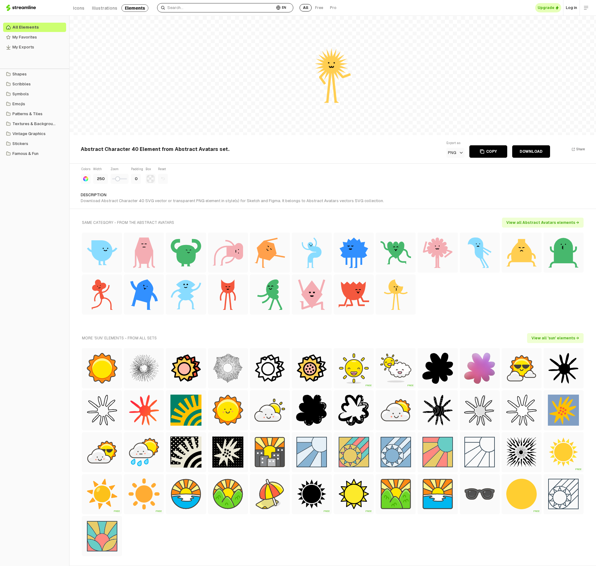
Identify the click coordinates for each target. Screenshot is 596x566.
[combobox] (215, 7)
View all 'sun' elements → (555, 338)
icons (78, 8)
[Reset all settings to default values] (163, 179)
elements (135, 8)
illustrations (104, 8)
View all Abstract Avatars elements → (542, 222)
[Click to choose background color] (151, 178)
